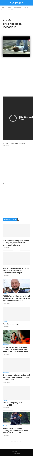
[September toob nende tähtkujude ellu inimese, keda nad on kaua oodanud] (16, 418)
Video (9, 7)
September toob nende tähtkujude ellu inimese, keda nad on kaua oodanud (15, 430)
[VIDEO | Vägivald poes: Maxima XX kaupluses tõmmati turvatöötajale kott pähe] (16, 258)
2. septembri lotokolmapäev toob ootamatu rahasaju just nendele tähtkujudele (16, 377)
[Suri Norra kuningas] (16, 314)
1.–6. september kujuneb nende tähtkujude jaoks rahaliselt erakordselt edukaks (16, 242)
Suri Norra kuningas (11, 324)
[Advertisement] (16, 80)
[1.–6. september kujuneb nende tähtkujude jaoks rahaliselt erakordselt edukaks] (16, 230)
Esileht (2, 7)
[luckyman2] (16, 183)
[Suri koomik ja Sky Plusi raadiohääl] (16, 393)
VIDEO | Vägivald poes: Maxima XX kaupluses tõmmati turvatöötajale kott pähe (16, 270)
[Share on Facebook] (15, 251)
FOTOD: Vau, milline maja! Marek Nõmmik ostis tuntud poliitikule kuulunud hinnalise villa (16, 298)
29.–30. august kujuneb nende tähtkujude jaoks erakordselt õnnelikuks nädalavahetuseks (15, 349)
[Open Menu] (29, 3)
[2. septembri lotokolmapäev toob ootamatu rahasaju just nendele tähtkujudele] (16, 365)
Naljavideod (17, 7)
